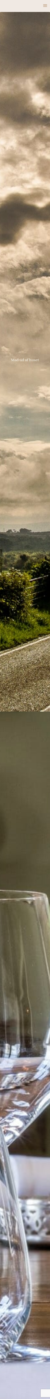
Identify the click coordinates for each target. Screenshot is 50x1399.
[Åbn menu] (45, 5)
